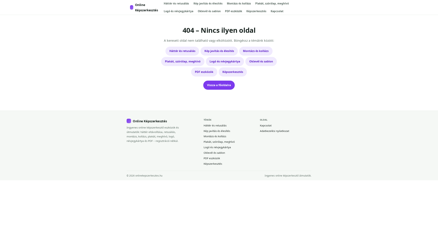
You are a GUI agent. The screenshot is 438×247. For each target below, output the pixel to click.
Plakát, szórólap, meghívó (272, 3)
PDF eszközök (233, 11)
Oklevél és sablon (209, 11)
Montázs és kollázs (239, 3)
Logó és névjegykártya (178, 11)
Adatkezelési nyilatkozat (274, 131)
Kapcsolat (277, 11)
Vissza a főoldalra (219, 85)
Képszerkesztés (256, 11)
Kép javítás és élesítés (208, 3)
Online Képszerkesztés (146, 7)
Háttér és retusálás (176, 3)
